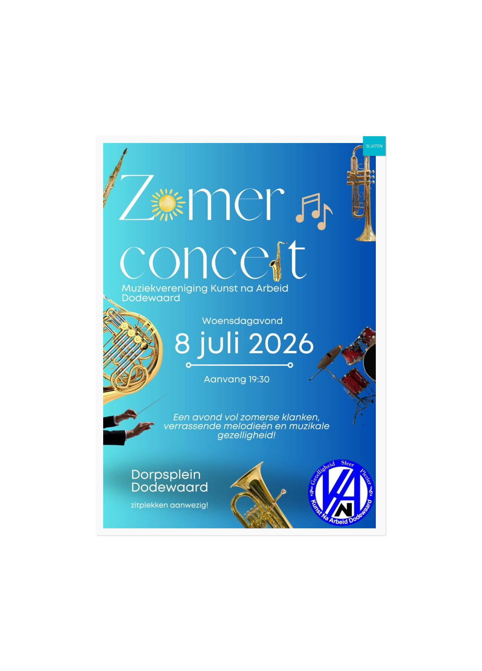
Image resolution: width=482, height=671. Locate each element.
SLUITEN (374, 146)
